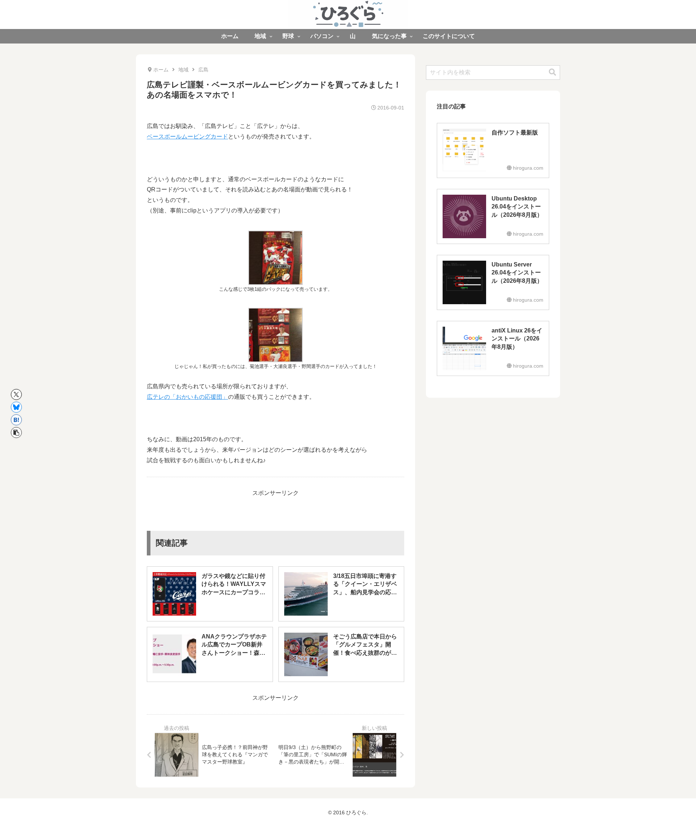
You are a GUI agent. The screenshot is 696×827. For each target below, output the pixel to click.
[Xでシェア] (16, 394)
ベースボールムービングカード (187, 136)
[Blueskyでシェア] (16, 407)
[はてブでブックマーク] (16, 419)
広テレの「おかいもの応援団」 (187, 397)
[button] (16, 432)
